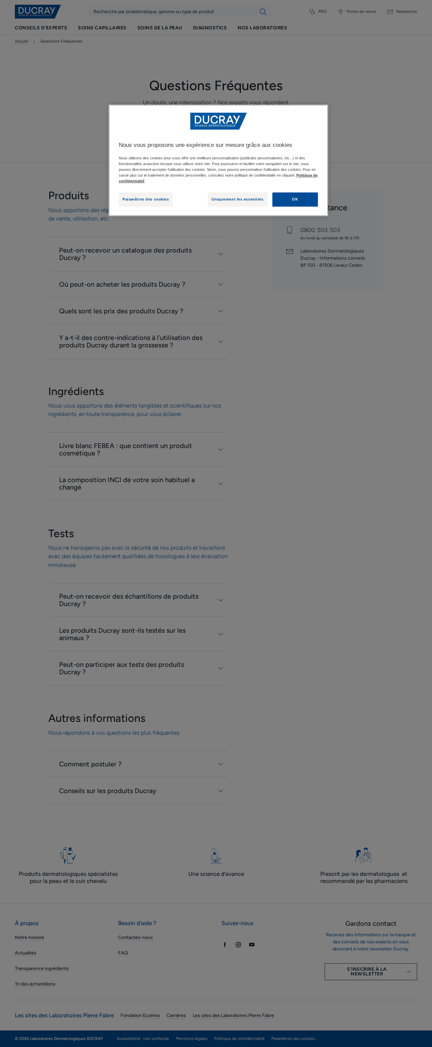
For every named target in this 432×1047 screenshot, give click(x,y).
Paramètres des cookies (146, 199)
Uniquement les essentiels (237, 199)
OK (295, 199)
